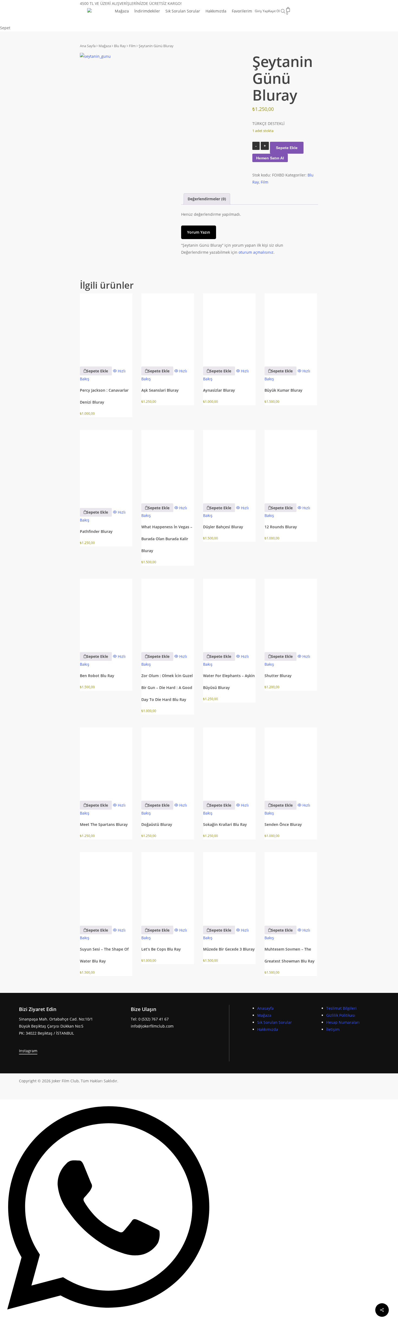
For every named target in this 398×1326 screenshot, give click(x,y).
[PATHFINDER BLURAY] (106, 465)
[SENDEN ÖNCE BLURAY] (291, 760)
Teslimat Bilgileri (341, 1008)
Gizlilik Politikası (340, 1015)
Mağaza (105, 45)
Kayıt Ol (274, 11)
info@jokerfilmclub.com (152, 1026)
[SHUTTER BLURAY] (291, 612)
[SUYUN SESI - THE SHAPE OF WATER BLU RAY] (106, 885)
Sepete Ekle (287, 148)
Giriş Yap (261, 11)
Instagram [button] (28, 1050)
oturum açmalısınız (256, 252)
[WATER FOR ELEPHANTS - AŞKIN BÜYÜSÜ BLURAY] (229, 612)
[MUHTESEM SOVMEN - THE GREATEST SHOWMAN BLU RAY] (291, 885)
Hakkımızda (267, 1029)
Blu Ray (120, 45)
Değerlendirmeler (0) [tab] (207, 198)
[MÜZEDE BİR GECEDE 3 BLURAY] (229, 885)
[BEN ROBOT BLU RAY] (106, 612)
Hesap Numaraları (343, 1022)
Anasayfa (265, 1008)
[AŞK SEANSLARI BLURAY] (167, 326)
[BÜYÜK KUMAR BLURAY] (291, 326)
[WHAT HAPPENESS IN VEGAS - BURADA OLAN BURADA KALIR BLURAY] (167, 463)
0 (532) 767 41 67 (153, 1019)
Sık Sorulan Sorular (274, 1022)
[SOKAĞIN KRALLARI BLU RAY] (229, 760)
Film (132, 45)
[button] (96, 370)
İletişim (333, 1029)
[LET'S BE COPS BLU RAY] (167, 885)
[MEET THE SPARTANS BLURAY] (106, 760)
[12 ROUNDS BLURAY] (291, 463)
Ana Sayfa (88, 45)
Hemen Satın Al (270, 158)
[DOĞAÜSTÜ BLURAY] (167, 760)
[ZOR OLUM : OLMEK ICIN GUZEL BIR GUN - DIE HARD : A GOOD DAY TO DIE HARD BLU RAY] (167, 612)
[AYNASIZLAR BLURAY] (229, 326)
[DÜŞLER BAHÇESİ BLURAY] (229, 463)
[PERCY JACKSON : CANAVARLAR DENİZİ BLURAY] (106, 326)
